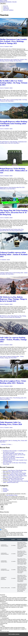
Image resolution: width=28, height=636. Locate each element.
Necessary (4, 529)
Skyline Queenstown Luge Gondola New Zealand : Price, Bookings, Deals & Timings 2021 (13, 41)
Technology (6, 490)
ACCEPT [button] (9, 503)
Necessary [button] (2, 528)
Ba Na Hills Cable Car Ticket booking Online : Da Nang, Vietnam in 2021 (13, 83)
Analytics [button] (2, 608)
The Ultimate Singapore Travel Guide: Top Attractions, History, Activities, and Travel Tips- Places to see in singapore (14, 455)
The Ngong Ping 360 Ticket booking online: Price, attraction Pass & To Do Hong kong (13, 212)
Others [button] (1, 624)
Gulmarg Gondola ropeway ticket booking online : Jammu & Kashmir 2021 (14, 254)
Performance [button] (3, 601)
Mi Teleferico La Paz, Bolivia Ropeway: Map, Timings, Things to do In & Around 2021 (13, 299)
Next (10, 444)
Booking (5, 488)
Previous (3, 444)
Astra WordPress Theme (11, 495)
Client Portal (6, 8)
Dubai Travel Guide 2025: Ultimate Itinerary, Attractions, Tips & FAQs (13, 458)
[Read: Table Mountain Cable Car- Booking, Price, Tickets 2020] (14, 419)
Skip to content (3, 0)
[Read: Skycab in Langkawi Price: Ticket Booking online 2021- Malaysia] (14, 377)
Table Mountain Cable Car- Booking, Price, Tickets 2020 (11, 423)
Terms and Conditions (8, 10)
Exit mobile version (14, 634)
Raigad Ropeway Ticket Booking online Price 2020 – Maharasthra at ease (13, 171)
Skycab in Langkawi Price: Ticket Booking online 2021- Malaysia (13, 382)
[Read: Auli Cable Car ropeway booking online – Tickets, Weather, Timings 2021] (14, 334)
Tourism (5, 491)
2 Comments (3, 259)
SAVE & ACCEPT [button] (4, 631)
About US (5, 6)
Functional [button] (2, 594)
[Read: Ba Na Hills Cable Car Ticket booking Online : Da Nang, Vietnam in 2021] (14, 77)
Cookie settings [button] (3, 503)
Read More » (13, 60)
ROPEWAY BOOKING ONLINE (8, 2)
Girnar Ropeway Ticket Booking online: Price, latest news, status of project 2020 (15, 471)
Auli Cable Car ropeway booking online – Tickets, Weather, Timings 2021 (13, 340)
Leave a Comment (4, 46)
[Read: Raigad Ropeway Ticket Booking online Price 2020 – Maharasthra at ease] (14, 165)
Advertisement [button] (3, 616)
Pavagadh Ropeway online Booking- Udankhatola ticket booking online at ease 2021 (14, 123)
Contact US (6, 7)
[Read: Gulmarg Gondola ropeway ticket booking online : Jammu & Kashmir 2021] (14, 249)
